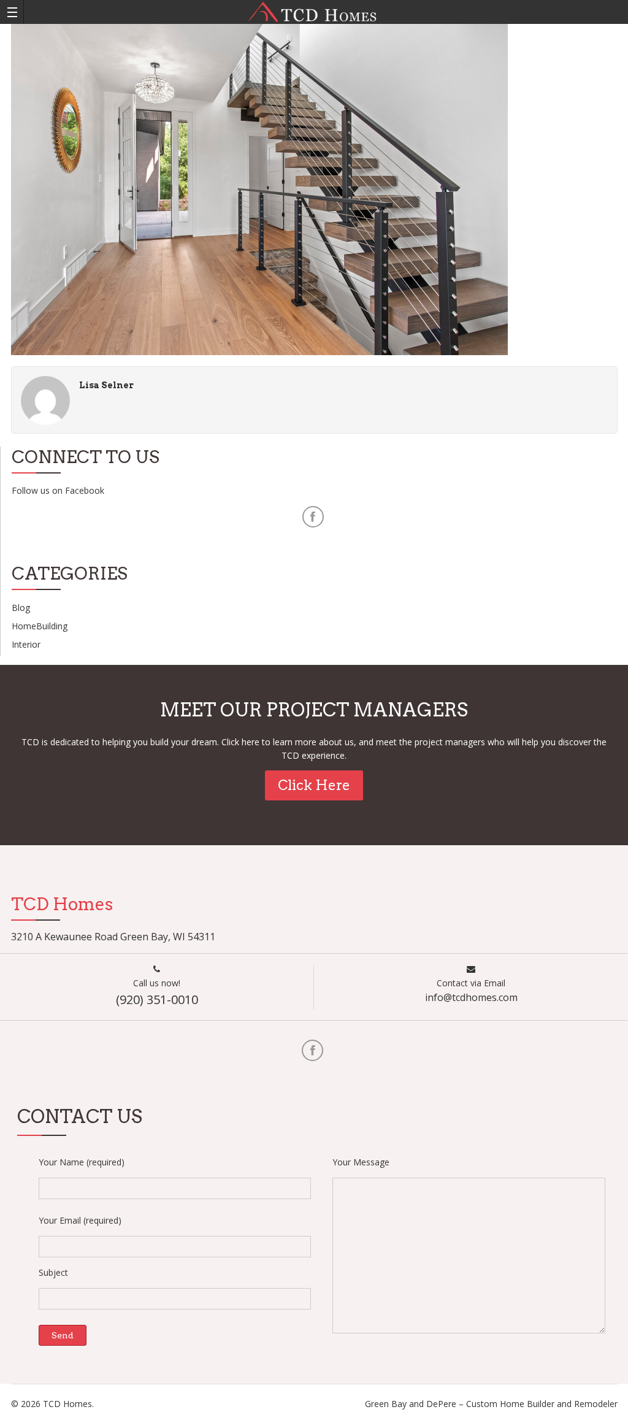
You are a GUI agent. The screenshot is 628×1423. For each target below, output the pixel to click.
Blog (21, 607)
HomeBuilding (39, 626)
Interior (26, 644)
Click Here (314, 785)
